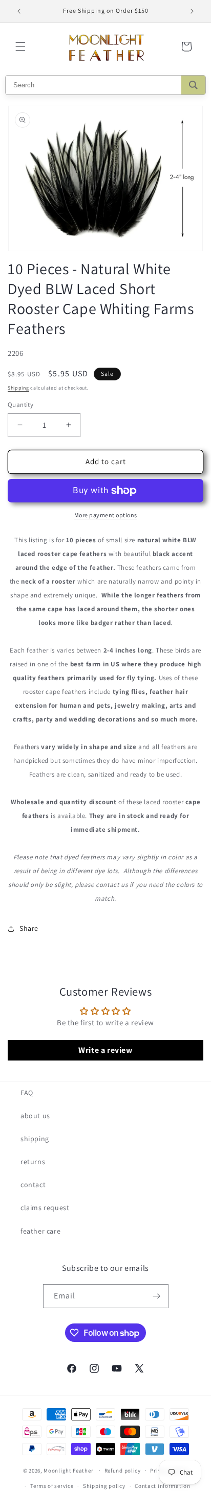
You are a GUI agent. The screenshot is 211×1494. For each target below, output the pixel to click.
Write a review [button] (105, 1050)
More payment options (105, 515)
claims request (44, 1207)
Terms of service (51, 1485)
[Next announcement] (192, 11)
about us (35, 1115)
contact (33, 1184)
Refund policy (122, 1470)
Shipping (18, 387)
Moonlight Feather (68, 1470)
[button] (20, 46)
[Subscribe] (156, 1296)
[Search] (193, 85)
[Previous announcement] (19, 11)
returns (32, 1161)
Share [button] (28, 928)
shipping (34, 1138)
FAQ (26, 1092)
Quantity (20, 404)
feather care (40, 1231)
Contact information (162, 1485)
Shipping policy (104, 1485)
